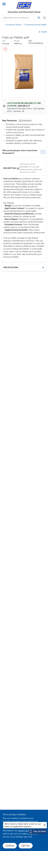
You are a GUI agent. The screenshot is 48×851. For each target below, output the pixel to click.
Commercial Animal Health (35, 25)
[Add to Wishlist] (5, 49)
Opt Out (25, 845)
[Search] (39, 17)
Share (44, 32)
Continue (10, 845)
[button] (24, 168)
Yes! (43, 152)
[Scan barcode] (44, 18)
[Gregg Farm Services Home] (24, 5)
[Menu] (4, 4)
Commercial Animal (13, 25)
